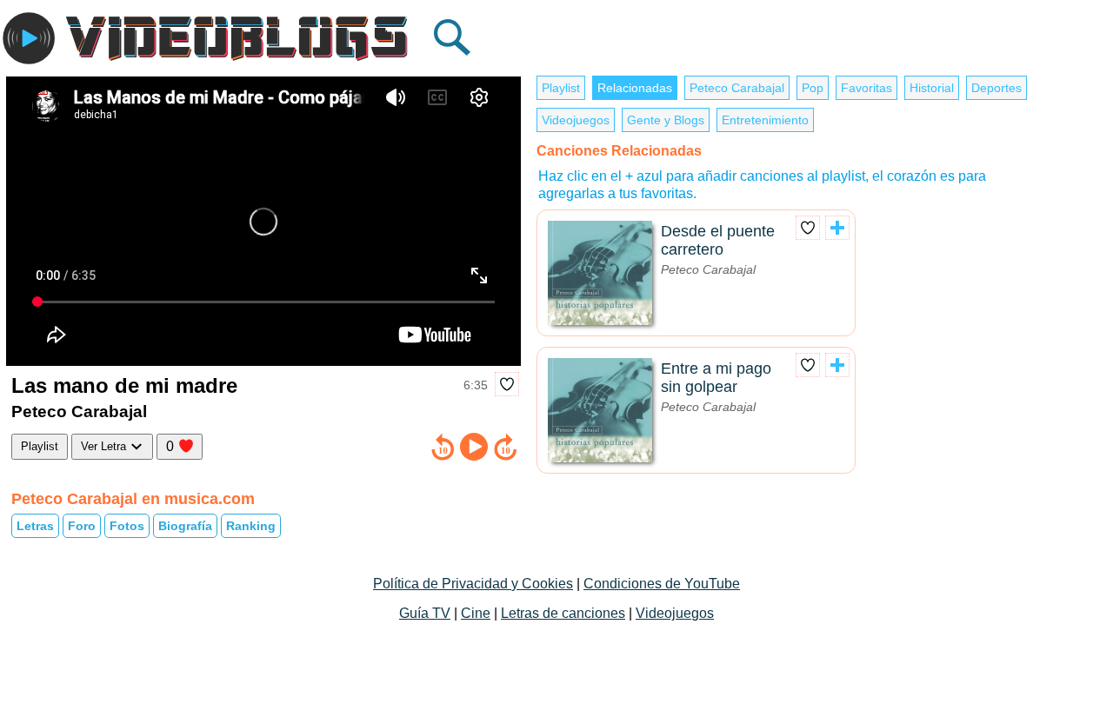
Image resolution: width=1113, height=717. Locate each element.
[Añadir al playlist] (837, 228)
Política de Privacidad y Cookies (473, 583)
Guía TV (424, 613)
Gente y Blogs (665, 120)
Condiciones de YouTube (661, 583)
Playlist (39, 446)
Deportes (996, 88)
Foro (82, 526)
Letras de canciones (563, 613)
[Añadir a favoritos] (507, 384)
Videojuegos (576, 120)
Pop (812, 88)
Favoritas (866, 88)
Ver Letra (105, 446)
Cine (475, 613)
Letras (35, 526)
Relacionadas (634, 88)
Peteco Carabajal (737, 88)
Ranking (251, 526)
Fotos (127, 526)
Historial (932, 88)
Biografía (185, 526)
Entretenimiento (765, 120)
